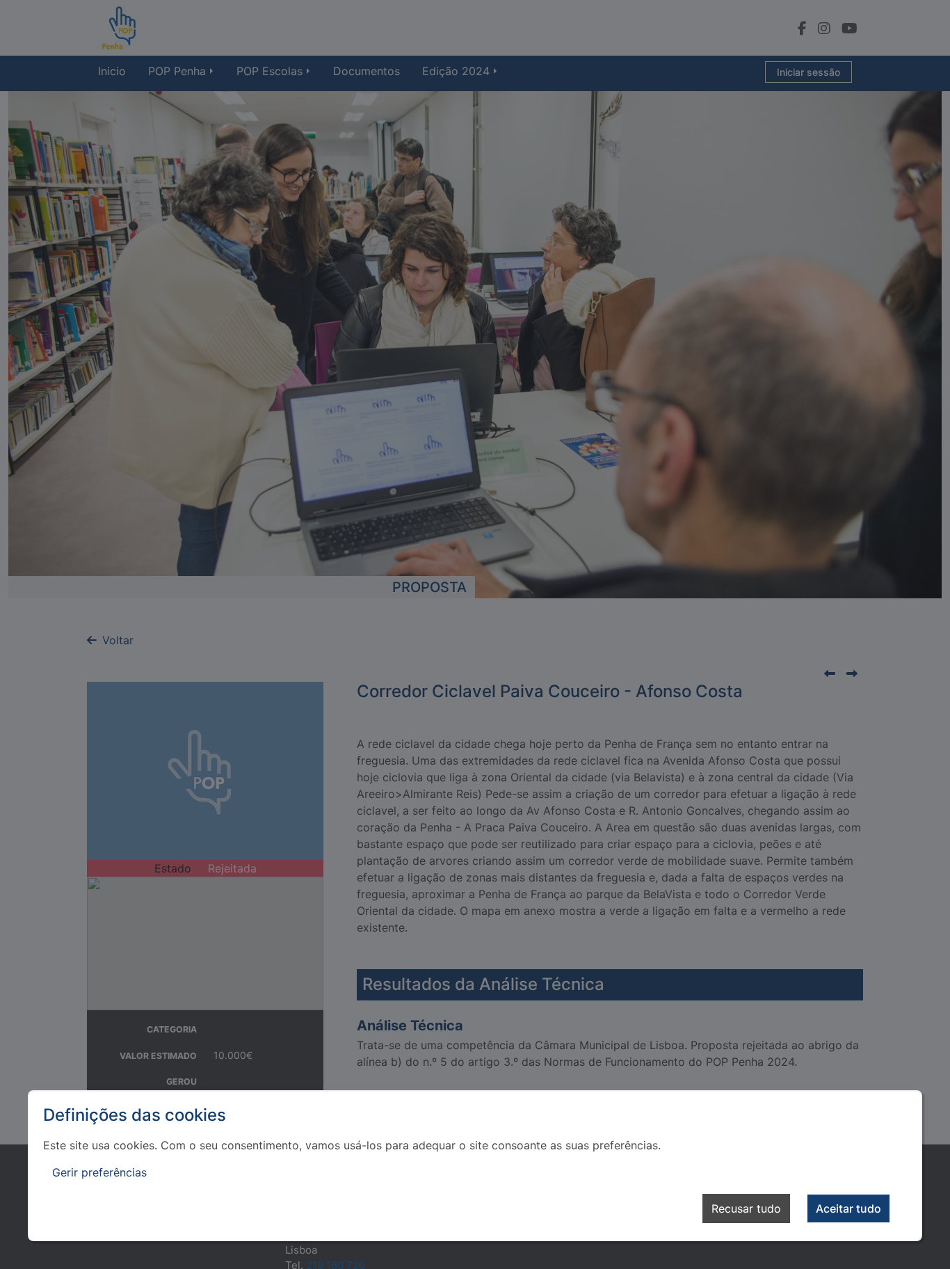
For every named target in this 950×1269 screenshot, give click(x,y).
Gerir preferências (99, 1172)
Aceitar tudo (848, 1208)
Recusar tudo (746, 1208)
